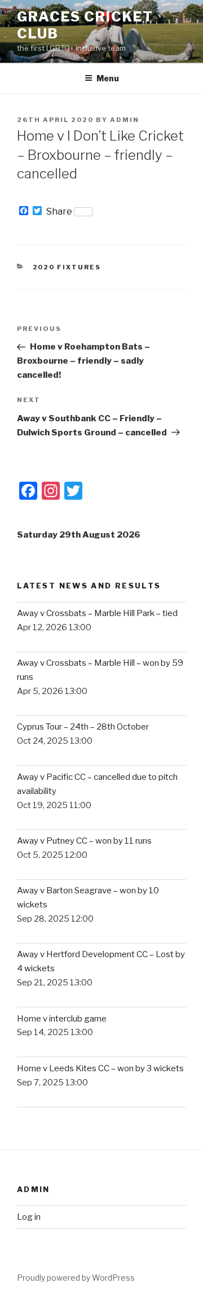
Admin (124, 120)
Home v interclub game (62, 1019)
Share (59, 211)
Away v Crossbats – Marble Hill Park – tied (97, 613)
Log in (29, 1217)
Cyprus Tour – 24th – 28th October (83, 727)
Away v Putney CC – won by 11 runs (84, 841)
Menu (107, 78)
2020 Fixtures (67, 267)
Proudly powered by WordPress (76, 1277)
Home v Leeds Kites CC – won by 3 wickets (100, 1068)
